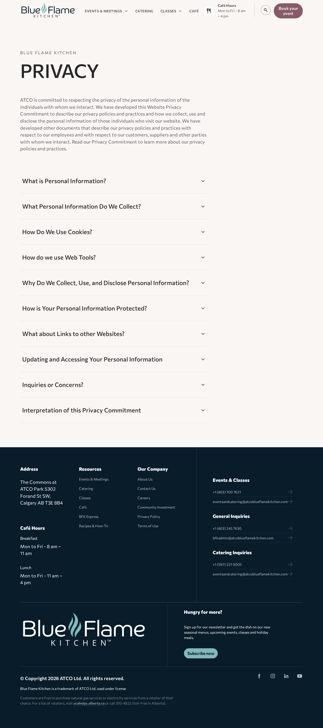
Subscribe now (200, 653)
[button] (106, 11)
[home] (48, 10)
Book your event (288, 11)
